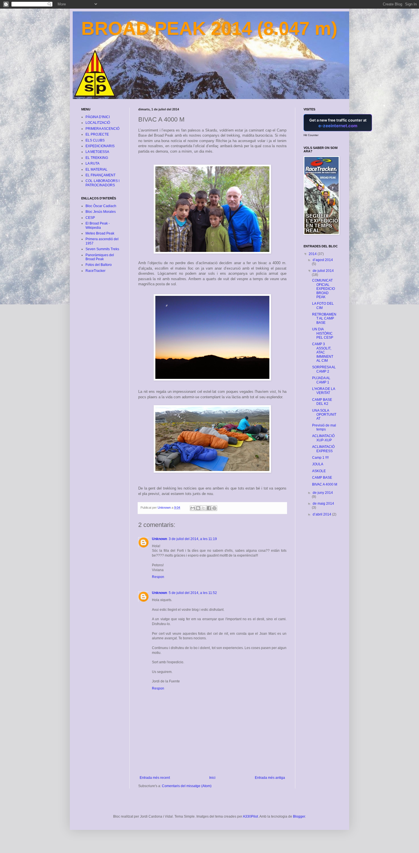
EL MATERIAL (96, 169)
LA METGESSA (97, 152)
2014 (313, 254)
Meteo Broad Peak (100, 233)
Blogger (299, 816)
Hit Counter (311, 135)
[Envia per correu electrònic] (193, 508)
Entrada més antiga (270, 778)
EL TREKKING (97, 158)
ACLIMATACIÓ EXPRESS (323, 449)
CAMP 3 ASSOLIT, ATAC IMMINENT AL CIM (322, 352)
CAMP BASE (322, 478)
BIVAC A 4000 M (324, 484)
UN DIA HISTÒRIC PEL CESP (322, 333)
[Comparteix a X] (203, 508)
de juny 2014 (323, 493)
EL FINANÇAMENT (100, 175)
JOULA (317, 464)
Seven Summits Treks (102, 249)
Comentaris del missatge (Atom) (186, 786)
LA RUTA (92, 163)
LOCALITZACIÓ (98, 123)
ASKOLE (319, 471)
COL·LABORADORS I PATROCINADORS (102, 183)
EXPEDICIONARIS (100, 146)
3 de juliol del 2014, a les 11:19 (193, 539)
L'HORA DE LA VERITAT (323, 391)
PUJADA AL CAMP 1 (321, 380)
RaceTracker (95, 271)
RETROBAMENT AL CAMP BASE (324, 318)
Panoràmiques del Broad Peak (100, 257)
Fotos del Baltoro (99, 265)
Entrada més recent (155, 778)
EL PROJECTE (97, 134)
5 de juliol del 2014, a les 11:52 (193, 593)
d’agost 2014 (323, 260)
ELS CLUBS (95, 140)
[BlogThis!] (198, 508)
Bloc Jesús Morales (101, 212)
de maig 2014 (323, 504)
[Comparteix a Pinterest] (214, 508)
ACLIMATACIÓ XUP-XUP (323, 438)
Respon (158, 577)
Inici (212, 778)
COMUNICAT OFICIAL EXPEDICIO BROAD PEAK (323, 288)
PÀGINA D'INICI (98, 117)
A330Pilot (250, 816)
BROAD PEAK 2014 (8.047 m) (209, 28)
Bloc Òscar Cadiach (101, 206)
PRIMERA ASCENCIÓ (102, 129)
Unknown (159, 539)
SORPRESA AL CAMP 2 (324, 369)
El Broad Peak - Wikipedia (98, 225)
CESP (90, 218)
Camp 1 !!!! (320, 458)
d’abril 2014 (322, 514)
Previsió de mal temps (324, 427)
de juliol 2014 (323, 271)
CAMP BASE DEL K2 (322, 402)
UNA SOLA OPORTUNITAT (324, 415)
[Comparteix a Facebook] (209, 508)
